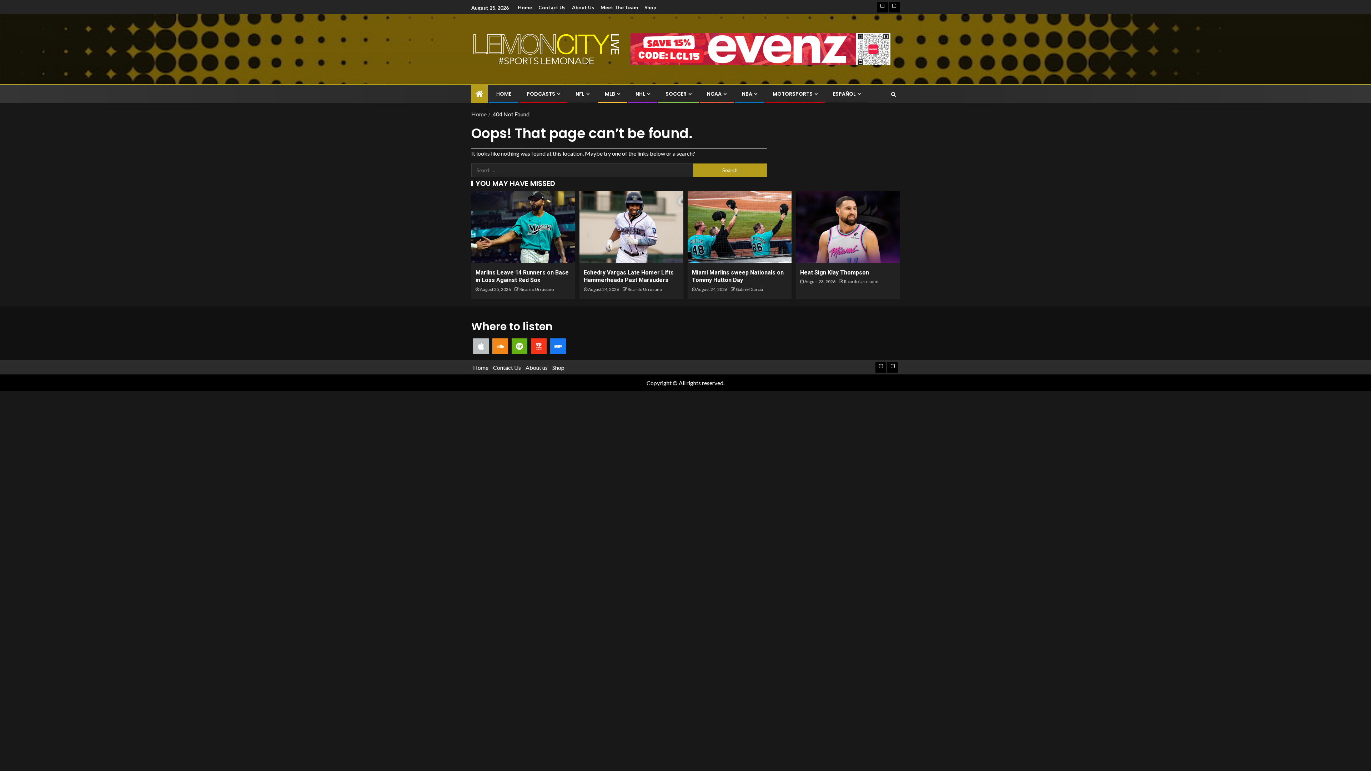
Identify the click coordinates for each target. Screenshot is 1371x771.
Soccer (676, 93)
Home (525, 7)
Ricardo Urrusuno (536, 289)
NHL (640, 93)
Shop (650, 7)
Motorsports (793, 93)
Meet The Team (619, 7)
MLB (610, 93)
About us (583, 7)
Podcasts (541, 93)
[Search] (893, 94)
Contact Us (552, 7)
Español (844, 93)
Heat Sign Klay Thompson (834, 272)
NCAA (714, 93)
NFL (580, 93)
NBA (747, 93)
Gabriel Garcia (749, 289)
